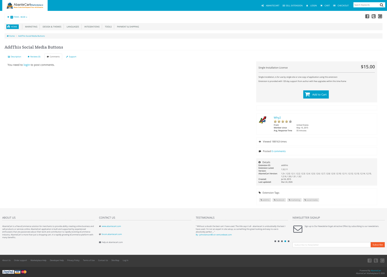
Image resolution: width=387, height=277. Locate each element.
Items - (18, 17)
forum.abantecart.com (112, 234)
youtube (380, 16)
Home (14, 26)
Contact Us (103, 260)
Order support (20, 260)
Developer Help (57, 260)
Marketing (30, 26)
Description (15, 56)
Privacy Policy (73, 260)
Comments (54, 56)
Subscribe (378, 244)
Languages (72, 26)
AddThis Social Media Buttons (31, 36)
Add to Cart (319, 94)
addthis (266, 200)
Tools (108, 26)
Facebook (367, 16)
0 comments (279, 151)
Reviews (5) (34, 56)
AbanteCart (376, 270)
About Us (6, 260)
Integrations (91, 26)
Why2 (277, 117)
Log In (125, 260)
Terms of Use (89, 260)
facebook (280, 200)
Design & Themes (51, 26)
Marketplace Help (38, 260)
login (27, 65)
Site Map (115, 260)
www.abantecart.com (111, 226)
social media (312, 200)
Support (72, 56)
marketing (295, 200)
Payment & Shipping (127, 26)
